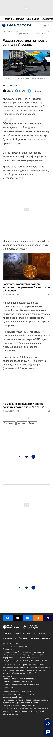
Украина (21, 423)
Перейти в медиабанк (40, 79)
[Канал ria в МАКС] (8, 618)
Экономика (9, 423)
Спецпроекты (9, 638)
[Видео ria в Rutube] (48, 618)
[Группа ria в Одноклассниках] (38, 618)
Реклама (23, 638)
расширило (26, 306)
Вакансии (7, 649)
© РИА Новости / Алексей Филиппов (16, 79)
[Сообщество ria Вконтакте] (28, 618)
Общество (19, 633)
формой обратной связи (28, 703)
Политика (7, 633)
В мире (42, 633)
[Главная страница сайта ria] (16, 25)
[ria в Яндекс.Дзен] (18, 618)
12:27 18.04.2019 (10, 32)
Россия (32, 423)
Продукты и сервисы (40, 638)
